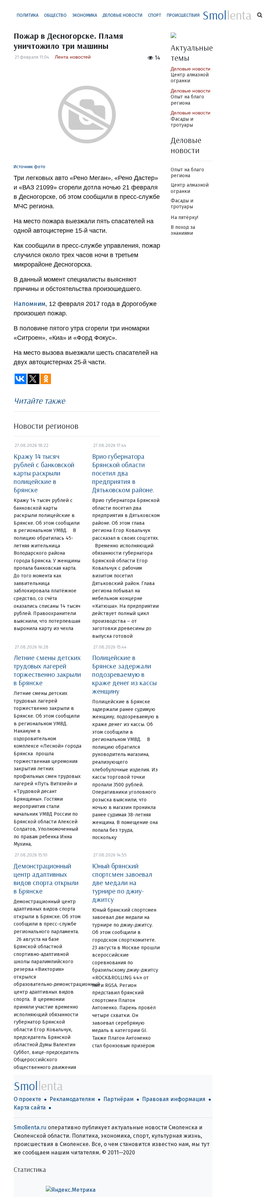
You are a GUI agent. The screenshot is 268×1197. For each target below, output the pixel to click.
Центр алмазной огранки (190, 78)
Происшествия (183, 15)
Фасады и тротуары (182, 122)
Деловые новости (122, 15)
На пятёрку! (184, 217)
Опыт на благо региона (187, 100)
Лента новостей (73, 57)
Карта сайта (30, 1107)
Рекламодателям (72, 1099)
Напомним (29, 304)
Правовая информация (174, 1099)
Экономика (84, 15)
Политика (27, 15)
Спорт (154, 15)
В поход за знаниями (183, 230)
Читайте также (39, 400)
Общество (55, 15)
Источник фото (29, 166)
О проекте (27, 1099)
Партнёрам (118, 1099)
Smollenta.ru (30, 1127)
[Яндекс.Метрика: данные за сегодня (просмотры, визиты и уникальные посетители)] (71, 1190)
